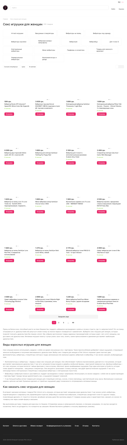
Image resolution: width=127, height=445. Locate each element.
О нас (77, 426)
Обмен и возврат (36, 426)
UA (122, 2)
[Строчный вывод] (119, 66)
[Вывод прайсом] (122, 66)
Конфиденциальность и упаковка (59, 426)
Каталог (6, 426)
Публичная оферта (118, 440)
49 (73, 323)
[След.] (78, 322)
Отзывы (86, 426)
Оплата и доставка (20, 426)
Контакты (95, 426)
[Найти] (106, 7)
